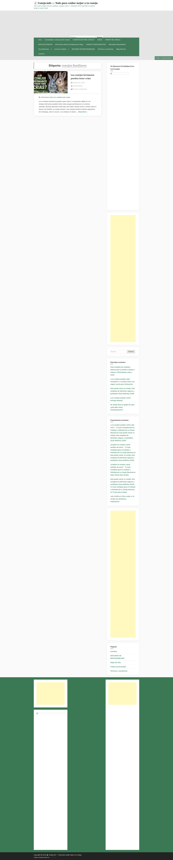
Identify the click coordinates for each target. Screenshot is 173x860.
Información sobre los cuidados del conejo (69, 44)
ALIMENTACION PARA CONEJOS (83, 40)
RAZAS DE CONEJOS (45, 44)
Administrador (78, 86)
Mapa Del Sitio (121, 49)
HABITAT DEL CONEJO (112, 40)
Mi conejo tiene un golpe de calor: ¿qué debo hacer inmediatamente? (122, 407)
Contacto (41, 54)
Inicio (40, 40)
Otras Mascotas (43, 49)
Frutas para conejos (120, 492)
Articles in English (60, 49)
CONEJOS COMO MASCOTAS (96, 44)
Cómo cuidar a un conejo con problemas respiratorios (122, 498)
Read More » (82, 112)
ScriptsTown (53, 857)
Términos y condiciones (105, 49)
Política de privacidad (118, 667)
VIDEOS (99, 40)
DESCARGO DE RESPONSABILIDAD (83, 49)
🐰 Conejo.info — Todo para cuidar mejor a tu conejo (66, 3)
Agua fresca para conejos (119, 475)
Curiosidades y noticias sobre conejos (57, 40)
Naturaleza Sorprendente (117, 44)
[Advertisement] (86, 24)
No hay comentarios (80, 89)
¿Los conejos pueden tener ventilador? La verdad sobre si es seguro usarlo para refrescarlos (122, 381)
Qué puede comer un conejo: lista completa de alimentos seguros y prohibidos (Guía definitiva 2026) (122, 391)
